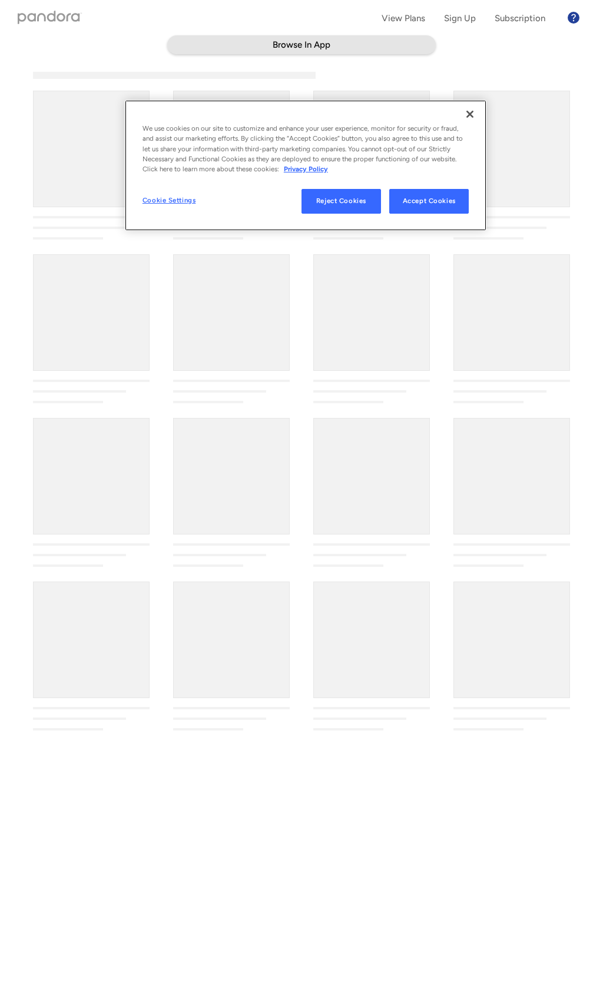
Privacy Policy (306, 169)
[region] (305, 165)
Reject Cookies (341, 201)
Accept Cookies (429, 201)
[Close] (470, 114)
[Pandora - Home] (50, 18)
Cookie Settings (169, 200)
